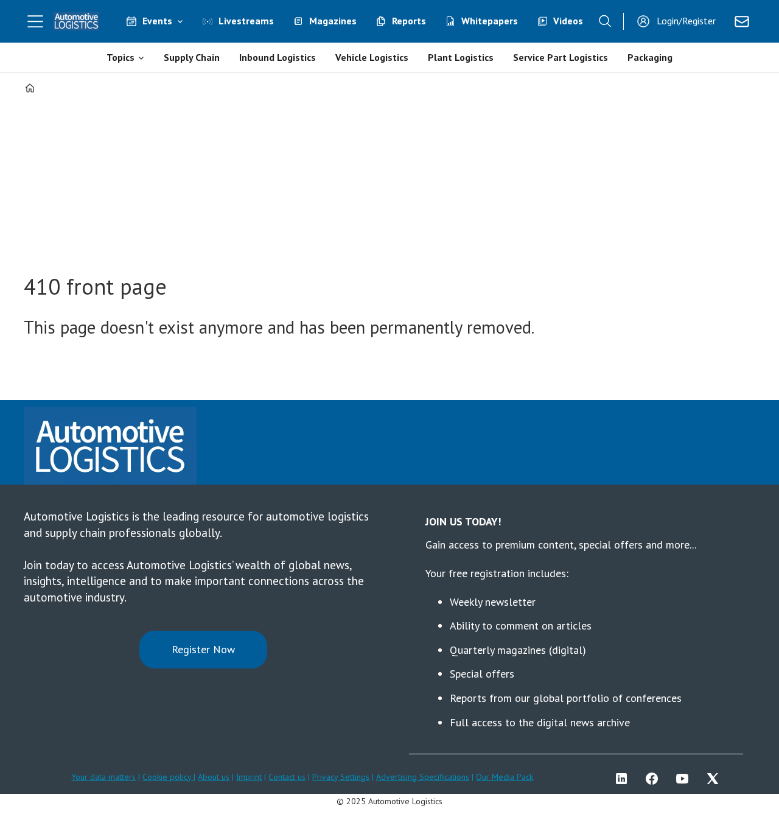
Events (157, 21)
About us (213, 776)
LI (624, 778)
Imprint (249, 776)
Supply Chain (192, 57)
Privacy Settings (340, 776)
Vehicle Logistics (371, 57)
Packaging (649, 57)
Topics (120, 57)
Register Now (203, 649)
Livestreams (246, 21)
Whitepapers (489, 21)
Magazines (333, 21)
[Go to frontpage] (77, 21)
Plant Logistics (461, 57)
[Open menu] (35, 21)
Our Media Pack (504, 776)
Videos (568, 21)
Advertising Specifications (422, 776)
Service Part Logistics (560, 57)
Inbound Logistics (277, 57)
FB (655, 778)
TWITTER (715, 778)
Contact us (287, 776)
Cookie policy (168, 776)
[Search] (605, 21)
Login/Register (686, 21)
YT (685, 778)
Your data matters (103, 776)
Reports (409, 21)
